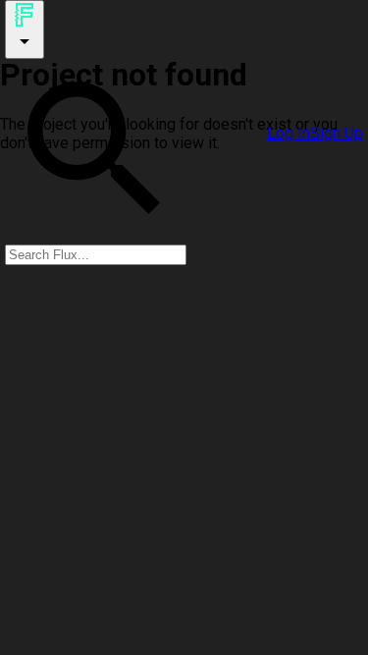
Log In (288, 133)
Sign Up (336, 133)
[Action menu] (24, 29)
